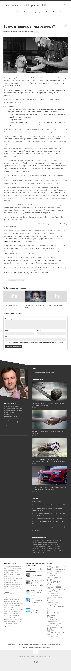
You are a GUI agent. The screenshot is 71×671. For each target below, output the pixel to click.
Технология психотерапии (54, 625)
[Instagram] (45, 5)
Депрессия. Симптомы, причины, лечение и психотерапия (37, 592)
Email (39, 330)
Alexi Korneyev (28, 31)
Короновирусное (56, 584)
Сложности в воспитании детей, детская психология (48, 527)
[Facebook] (43, 5)
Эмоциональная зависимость (55, 634)
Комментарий (9, 318)
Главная (19, 12)
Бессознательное (13, 280)
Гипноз (22, 280)
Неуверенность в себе (56, 590)
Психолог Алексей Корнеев (21, 5)
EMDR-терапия (52, 567)
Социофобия (55, 621)
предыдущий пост (10, 241)
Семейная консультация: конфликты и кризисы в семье (49, 521)
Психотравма (55, 607)
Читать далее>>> (9, 625)
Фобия (51, 631)
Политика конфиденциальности (51, 644)
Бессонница (54, 573)
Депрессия (54, 578)
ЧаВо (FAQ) (11, 644)
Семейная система (53, 615)
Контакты (63, 12)
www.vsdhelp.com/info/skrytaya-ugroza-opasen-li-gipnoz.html (25, 273)
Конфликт (53, 583)
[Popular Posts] (31, 569)
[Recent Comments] (40, 569)
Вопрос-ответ (37, 501)
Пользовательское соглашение (31, 647)
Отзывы (49, 12)
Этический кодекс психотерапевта (28, 644)
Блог (54, 12)
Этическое (54, 636)
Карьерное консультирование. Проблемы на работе (48, 505)
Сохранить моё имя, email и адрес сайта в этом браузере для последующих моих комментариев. (35, 342)
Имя (7, 330)
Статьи (36, 31)
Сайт (6, 336)
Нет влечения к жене (10, 305)
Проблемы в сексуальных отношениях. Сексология (48, 518)
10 (36, 241)
